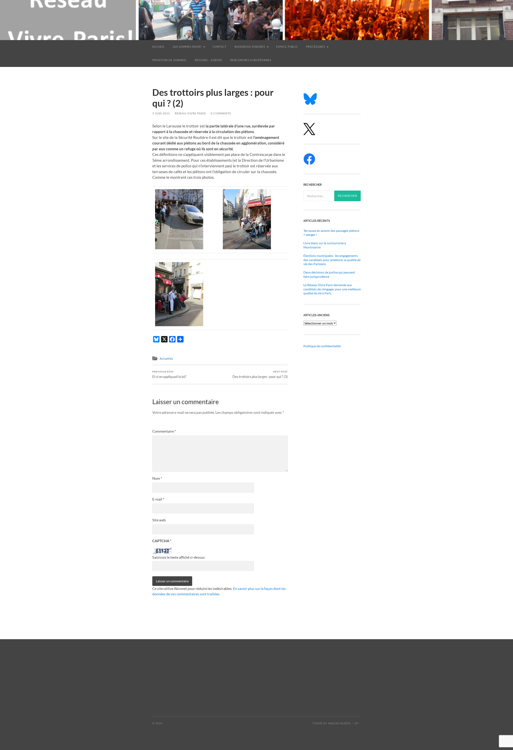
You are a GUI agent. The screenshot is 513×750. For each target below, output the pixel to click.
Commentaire (164, 431)
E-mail (158, 499)
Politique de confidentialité (322, 346)
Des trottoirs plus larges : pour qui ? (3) (260, 374)
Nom (157, 478)
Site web (159, 520)
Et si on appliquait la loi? (169, 374)
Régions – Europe (208, 60)
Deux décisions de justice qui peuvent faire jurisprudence (329, 274)
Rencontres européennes (250, 60)
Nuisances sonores (249, 46)
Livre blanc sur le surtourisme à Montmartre (324, 245)
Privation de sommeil (169, 60)
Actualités (166, 358)
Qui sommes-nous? (187, 46)
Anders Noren (339, 723)
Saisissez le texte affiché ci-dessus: (178, 557)
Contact (219, 46)
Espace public (287, 46)
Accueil (158, 46)
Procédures (315, 46)
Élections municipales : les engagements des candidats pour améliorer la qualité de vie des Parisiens (332, 260)
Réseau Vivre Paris (190, 113)
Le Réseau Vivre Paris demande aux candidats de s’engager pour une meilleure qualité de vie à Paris (332, 289)
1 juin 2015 (161, 113)
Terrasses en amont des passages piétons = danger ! (331, 233)
